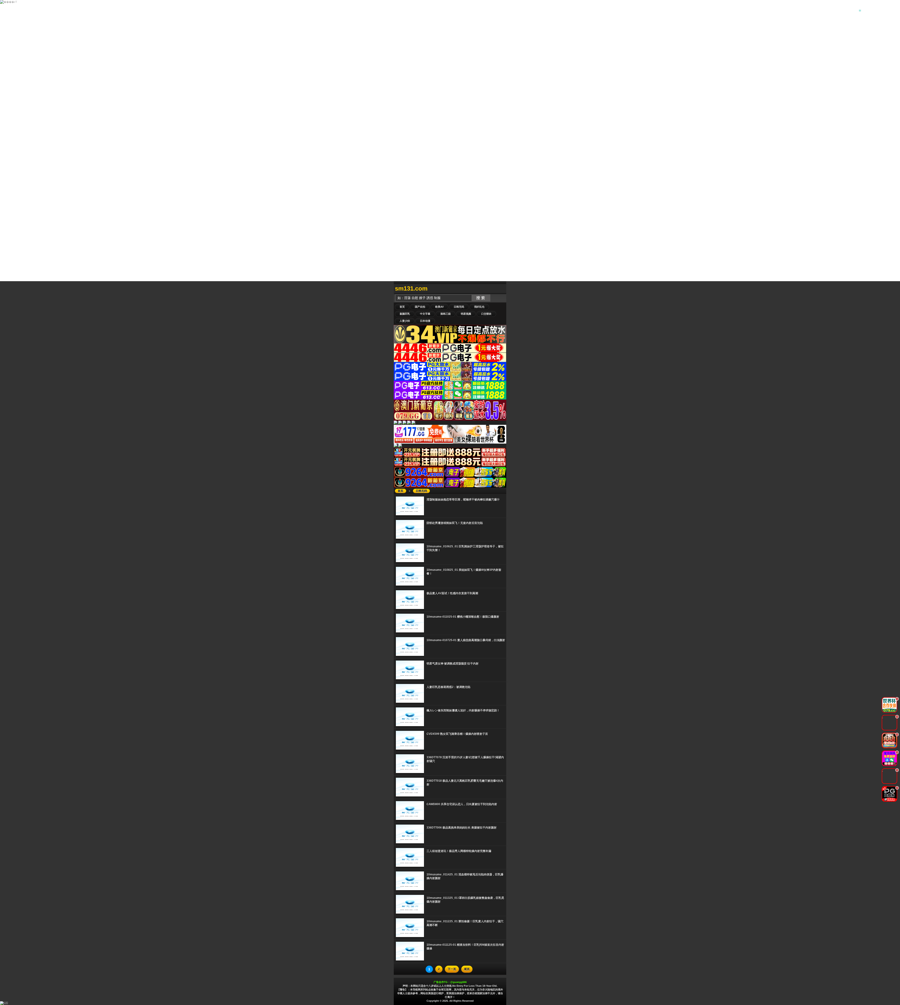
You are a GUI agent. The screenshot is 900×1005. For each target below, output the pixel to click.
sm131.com (411, 288)
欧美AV (439, 306)
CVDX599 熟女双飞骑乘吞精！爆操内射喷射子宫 (457, 734)
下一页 (452, 969)
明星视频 (466, 313)
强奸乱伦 (479, 306)
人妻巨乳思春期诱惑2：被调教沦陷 (448, 687)
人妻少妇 (405, 320)
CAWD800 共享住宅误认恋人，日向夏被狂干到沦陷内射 (462, 804)
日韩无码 (459, 306)
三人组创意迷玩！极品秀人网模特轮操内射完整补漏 (459, 851)
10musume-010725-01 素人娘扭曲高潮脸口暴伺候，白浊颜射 (466, 640)
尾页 (467, 969)
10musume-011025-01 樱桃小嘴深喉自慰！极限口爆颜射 (463, 616)
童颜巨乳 (405, 313)
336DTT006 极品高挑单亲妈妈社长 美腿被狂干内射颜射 (462, 827)
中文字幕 (425, 313)
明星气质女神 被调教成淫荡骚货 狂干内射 (453, 663)
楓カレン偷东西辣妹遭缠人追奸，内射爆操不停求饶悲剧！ (463, 710)
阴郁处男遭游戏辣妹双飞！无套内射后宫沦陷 (455, 523)
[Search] (501, 288)
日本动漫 (425, 320)
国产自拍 (420, 306)
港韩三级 (445, 313)
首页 (402, 306)
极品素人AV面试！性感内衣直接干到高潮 (452, 593)
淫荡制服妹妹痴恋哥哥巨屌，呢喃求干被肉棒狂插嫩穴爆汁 (463, 499)
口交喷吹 (486, 313)
